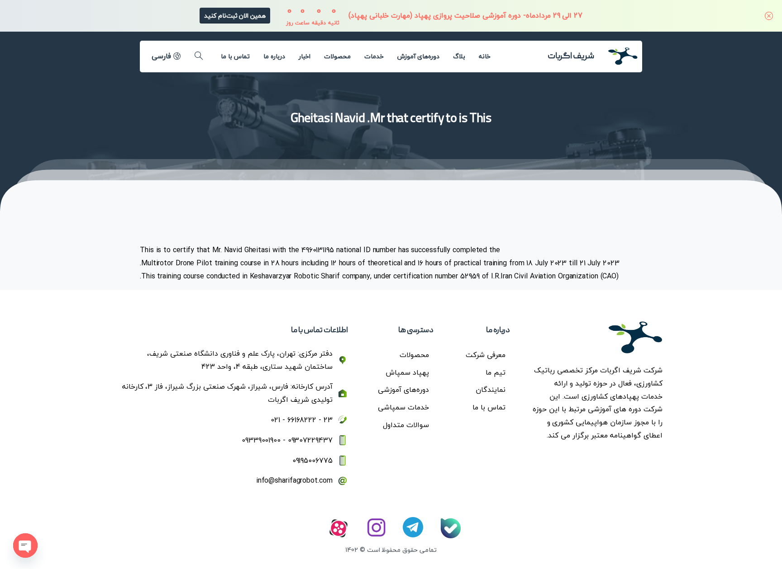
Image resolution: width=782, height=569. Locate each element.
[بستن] (769, 16)
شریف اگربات (571, 56)
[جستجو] (199, 56)
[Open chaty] (25, 545)
